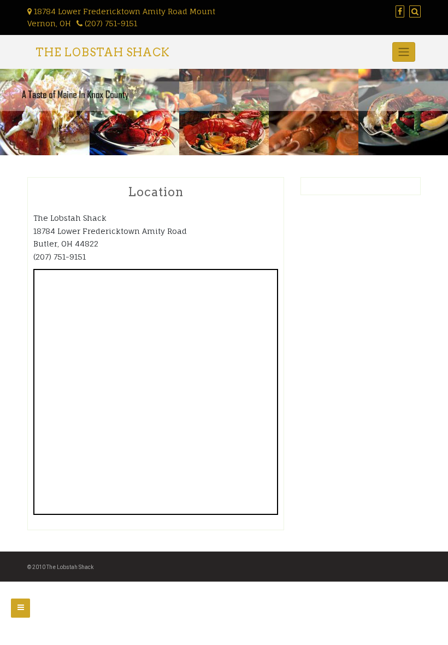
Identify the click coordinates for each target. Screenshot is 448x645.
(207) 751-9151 (109, 23)
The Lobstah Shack (103, 52)
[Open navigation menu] (20, 608)
